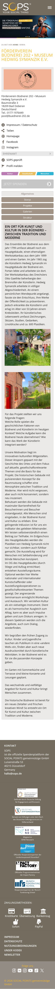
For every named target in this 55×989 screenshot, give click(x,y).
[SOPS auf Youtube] (30, 970)
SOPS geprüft (14, 160)
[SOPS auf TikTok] (36, 970)
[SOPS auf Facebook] (14, 970)
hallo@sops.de (13, 773)
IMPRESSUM (11, 937)
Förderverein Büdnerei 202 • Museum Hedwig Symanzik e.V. (27, 55)
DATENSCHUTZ (13, 941)
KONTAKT (10, 745)
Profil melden (14, 166)
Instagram (12, 147)
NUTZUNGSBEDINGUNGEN (20, 945)
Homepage (12, 136)
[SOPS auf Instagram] (25, 970)
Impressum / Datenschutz (21, 124)
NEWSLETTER (12, 954)
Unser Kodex (13, 950)
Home (15, 45)
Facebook (12, 141)
